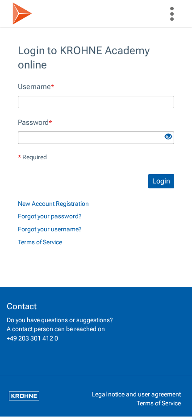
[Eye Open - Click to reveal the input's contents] (168, 137)
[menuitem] (172, 13)
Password (35, 122)
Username (36, 86)
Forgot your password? (50, 216)
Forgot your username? (50, 229)
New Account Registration (53, 204)
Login (161, 181)
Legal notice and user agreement (136, 394)
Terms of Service (40, 242)
